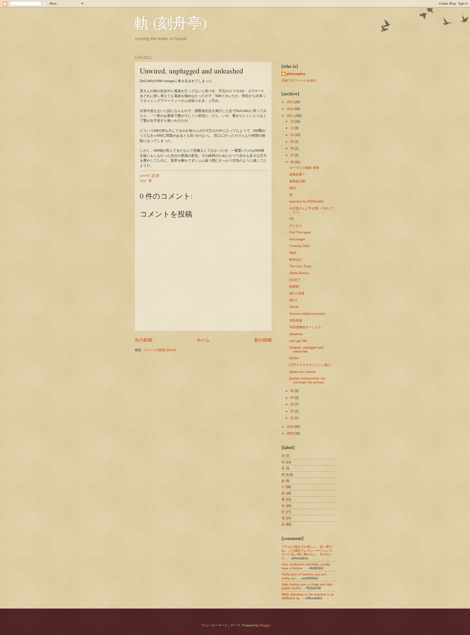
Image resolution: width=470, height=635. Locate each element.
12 (292, 121)
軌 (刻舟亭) (171, 22)
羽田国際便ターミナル (305, 327)
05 (292, 391)
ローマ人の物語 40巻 (304, 168)
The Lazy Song (300, 266)
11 (292, 128)
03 (292, 404)
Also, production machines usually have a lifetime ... (306, 566)
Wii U (293, 300)
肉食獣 (294, 286)
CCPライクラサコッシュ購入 (310, 365)
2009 (290, 433)
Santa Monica (299, 273)
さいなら (295, 225)
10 (292, 135)
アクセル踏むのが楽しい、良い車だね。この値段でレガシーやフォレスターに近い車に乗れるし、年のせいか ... (307, 552)
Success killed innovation (307, 314)
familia (294, 358)
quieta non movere (302, 372)
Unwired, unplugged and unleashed (306, 349)
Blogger (265, 625)
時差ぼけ (295, 259)
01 (292, 418)
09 (292, 142)
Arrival (293, 307)
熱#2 (292, 188)
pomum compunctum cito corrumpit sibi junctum (307, 380)
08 (292, 148)
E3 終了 (295, 280)
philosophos (296, 74)
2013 (290, 102)
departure (296, 334)
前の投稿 (263, 340)
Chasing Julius (299, 246)
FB (291, 219)
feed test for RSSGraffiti (306, 201)
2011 (290, 116)
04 (292, 398)
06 (292, 162)
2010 (290, 426)
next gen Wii (298, 341)
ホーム (203, 340)
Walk (292, 253)
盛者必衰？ (297, 174)
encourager (297, 239)
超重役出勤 (297, 181)
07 (292, 155)
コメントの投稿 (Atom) (159, 350)
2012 (290, 109)
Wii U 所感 (296, 293)
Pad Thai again (300, 232)
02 (292, 411)
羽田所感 (295, 320)
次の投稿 (143, 340)
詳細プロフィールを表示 (299, 80)
